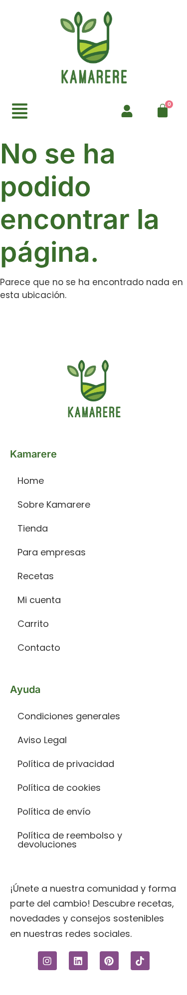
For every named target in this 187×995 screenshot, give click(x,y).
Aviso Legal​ (42, 740)
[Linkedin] (78, 960)
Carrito (33, 623)
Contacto (38, 647)
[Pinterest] (109, 960)
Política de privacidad (65, 764)
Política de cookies (59, 787)
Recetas (35, 576)
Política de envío (54, 811)
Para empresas (51, 552)
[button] (20, 112)
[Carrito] (162, 110)
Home (30, 480)
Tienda (32, 528)
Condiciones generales (68, 716)
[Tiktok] (140, 960)
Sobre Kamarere (53, 504)
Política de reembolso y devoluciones (69, 839)
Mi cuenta (39, 600)
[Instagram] (47, 960)
